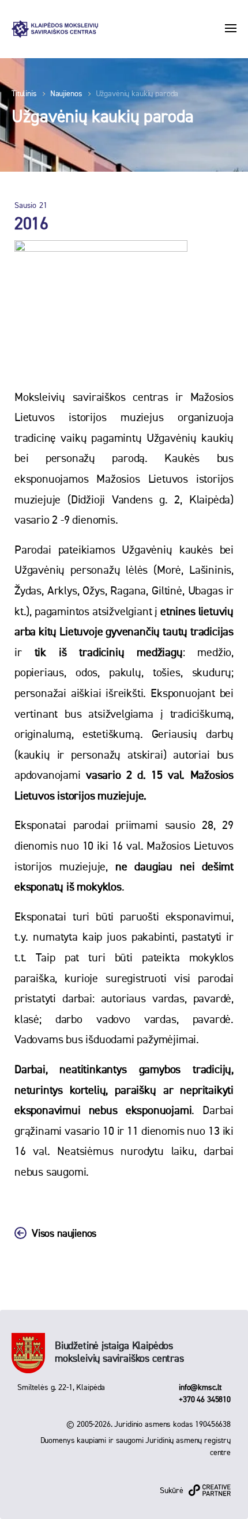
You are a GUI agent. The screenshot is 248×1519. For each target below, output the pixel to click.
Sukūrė (171, 1491)
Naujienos (66, 94)
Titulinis (24, 94)
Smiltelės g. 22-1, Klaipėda (61, 1388)
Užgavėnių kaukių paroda (137, 94)
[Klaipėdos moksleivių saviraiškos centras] (55, 29)
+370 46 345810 (205, 1400)
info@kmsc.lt (200, 1388)
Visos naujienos (64, 1234)
